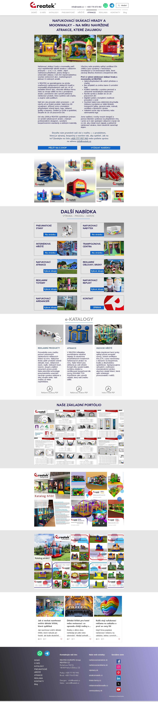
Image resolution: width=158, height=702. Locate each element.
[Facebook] (118, 661)
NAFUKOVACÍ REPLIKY (90, 281)
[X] (118, 684)
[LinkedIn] (118, 678)
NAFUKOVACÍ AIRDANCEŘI (43, 299)
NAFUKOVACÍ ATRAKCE (43, 263)
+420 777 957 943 (79, 138)
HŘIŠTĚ (37, 672)
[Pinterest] (118, 673)
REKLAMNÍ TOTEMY (41, 281)
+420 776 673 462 (94, 7)
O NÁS (37, 663)
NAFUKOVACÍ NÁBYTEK (90, 227)
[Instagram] (118, 667)
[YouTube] (118, 690)
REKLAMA (38, 678)
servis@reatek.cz (72, 683)
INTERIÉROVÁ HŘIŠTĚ (43, 245)
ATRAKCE (71, 348)
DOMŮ (37, 660)
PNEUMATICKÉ (40, 669)
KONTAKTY (39, 681)
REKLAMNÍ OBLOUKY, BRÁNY (92, 263)
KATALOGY (39, 666)
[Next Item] (120, 48)
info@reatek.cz (78, 7)
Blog (36, 684)
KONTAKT (88, 298)
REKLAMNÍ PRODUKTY (49, 348)
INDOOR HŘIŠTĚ (104, 348)
